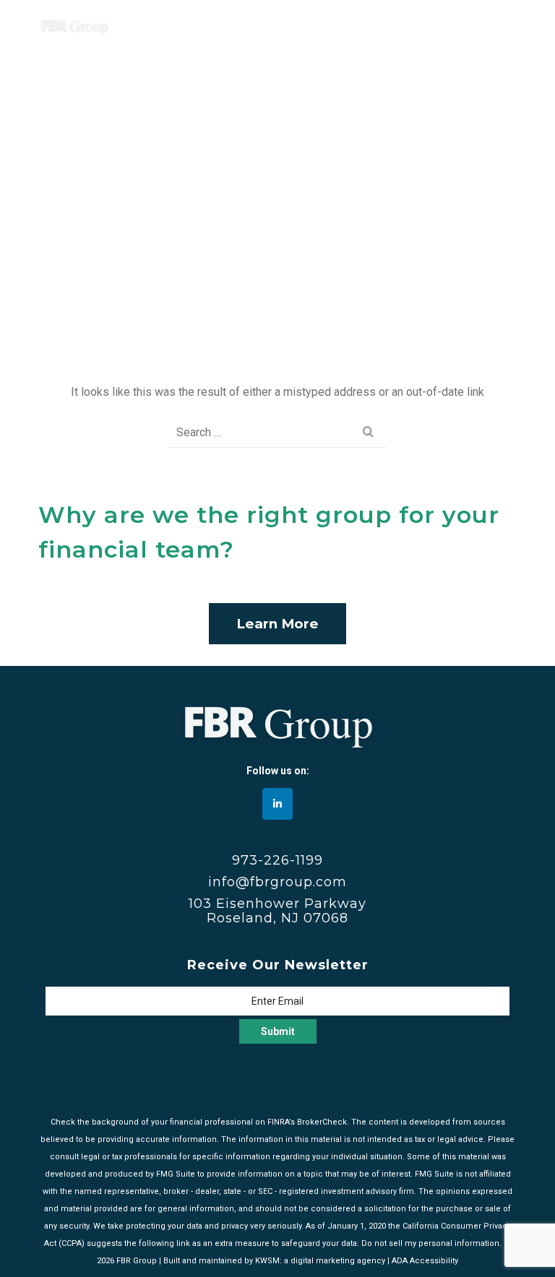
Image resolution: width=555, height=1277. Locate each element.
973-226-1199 (277, 860)
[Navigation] (499, 25)
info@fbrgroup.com (277, 882)
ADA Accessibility (425, 1260)
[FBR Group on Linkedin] (277, 804)
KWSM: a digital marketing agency (320, 1260)
